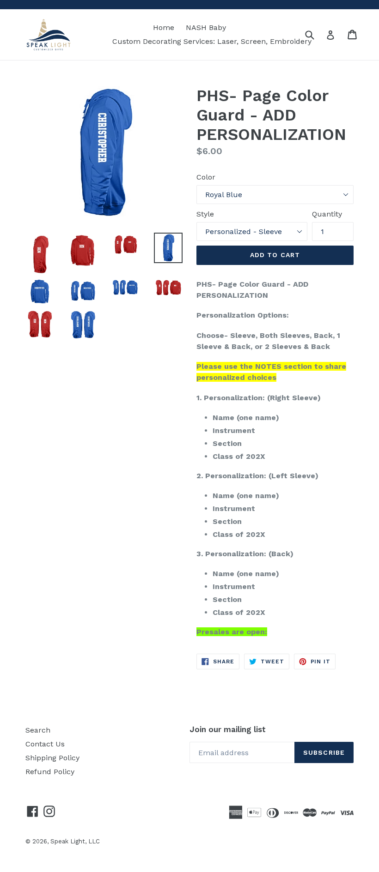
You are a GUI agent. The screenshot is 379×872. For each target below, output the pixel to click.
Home (163, 27)
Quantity (327, 214)
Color (205, 177)
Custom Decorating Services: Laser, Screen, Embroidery (212, 41)
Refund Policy (49, 771)
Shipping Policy (52, 757)
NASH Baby (206, 27)
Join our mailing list (228, 729)
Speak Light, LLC (75, 841)
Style (205, 214)
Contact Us (45, 744)
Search (37, 730)
